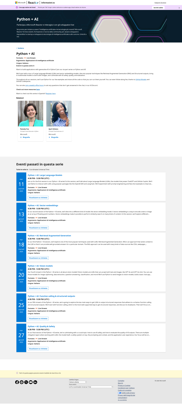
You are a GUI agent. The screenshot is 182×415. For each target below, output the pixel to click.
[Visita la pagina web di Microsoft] (20, 2)
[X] (26, 382)
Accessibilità (122, 400)
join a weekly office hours (35, 85)
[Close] (179, 7)
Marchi (120, 383)
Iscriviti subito (158, 8)
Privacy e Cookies (124, 385)
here (38, 89)
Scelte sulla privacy (128, 393)
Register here (51, 93)
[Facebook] (17, 382)
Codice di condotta (124, 390)
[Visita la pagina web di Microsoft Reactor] (33, 2)
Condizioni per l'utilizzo (126, 388)
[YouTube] (31, 382)
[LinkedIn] (35, 382)
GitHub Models (141, 79)
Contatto (121, 381)
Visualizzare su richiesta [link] (38, 198)
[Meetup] (22, 382)
